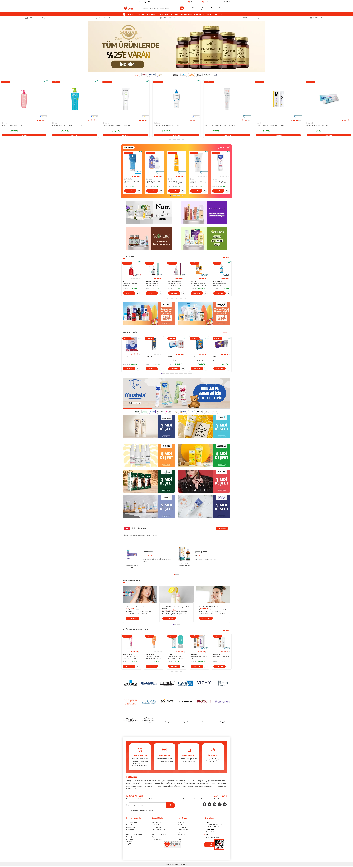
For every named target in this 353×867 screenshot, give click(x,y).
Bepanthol (259, 123)
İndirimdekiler (182, 826)
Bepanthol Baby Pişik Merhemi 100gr (266, 125)
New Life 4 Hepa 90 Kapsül (131, 359)
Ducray (192, 179)
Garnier (170, 654)
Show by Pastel (127, 654)
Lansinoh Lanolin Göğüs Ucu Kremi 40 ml (132, 565)
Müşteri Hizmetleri (183, 829)
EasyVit (193, 357)
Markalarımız (182, 836)
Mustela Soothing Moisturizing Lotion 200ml (219, 182)
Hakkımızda (126, 2)
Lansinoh (149, 179)
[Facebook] (204, 803)
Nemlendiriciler (130, 824)
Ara (182, 8)
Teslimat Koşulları (157, 821)
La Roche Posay (311, 123)
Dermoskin (208, 123)
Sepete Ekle (23, 135)
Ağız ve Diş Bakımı (186, 14)
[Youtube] (214, 803)
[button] (169, 139)
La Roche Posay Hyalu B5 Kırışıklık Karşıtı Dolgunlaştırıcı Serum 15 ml (221, 284)
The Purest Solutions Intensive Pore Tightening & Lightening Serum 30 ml (154, 284)
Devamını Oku (132, 618)
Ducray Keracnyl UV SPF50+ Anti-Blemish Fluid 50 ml (198, 182)
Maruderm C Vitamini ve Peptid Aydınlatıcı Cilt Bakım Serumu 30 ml (199, 284)
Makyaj (209, 14)
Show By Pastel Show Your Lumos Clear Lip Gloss (131, 657)
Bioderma (4, 123)
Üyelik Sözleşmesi (157, 824)
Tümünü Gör (218, 14)
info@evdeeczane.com (211, 2)
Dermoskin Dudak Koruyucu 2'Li (199, 657)
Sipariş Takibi (182, 833)
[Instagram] (220, 803)
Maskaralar (129, 838)
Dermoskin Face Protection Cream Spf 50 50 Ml (219, 125)
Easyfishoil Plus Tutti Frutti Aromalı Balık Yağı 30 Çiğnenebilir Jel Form (198, 360)
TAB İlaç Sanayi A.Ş (151, 357)
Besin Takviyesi (199, 14)
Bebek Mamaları (131, 826)
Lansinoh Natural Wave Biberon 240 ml (153, 182)
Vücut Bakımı (151, 14)
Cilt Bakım (141, 14)
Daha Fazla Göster (224, 147)
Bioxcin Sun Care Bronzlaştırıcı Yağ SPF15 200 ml (175, 182)
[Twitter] (209, 803)
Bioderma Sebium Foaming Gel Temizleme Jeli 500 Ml (17, 125)
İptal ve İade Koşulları (158, 829)
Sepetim (180, 831)
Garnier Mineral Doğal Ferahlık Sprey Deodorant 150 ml (175, 657)
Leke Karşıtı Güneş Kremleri (134, 833)
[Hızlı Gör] (139, 191)
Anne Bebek (131, 14)
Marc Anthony (150, 654)
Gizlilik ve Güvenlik (157, 831)
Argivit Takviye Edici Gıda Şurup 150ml (184, 564)
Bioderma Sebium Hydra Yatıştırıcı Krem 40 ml (65, 125)
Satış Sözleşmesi (157, 826)
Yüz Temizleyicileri (131, 821)
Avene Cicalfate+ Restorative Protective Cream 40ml (169, 125)
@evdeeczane (195, 2)
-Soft (166, 863)
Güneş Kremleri (163, 14)
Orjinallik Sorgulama (150, 2)
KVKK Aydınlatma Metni (159, 833)
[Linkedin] (225, 803)
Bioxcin (170, 179)
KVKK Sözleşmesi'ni (134, 809)
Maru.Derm (194, 281)
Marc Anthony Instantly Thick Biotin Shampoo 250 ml (153, 657)
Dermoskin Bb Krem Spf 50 (221, 657)
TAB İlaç (170, 357)
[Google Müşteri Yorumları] (172, 847)
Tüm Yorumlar (222, 528)
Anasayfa (181, 821)
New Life (125, 357)
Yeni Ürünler (181, 824)
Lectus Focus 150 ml (151, 359)
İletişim (180, 838)
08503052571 (228, 2)
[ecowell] (176, 393)
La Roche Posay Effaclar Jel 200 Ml (132, 182)
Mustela (214, 179)
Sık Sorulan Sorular (158, 838)
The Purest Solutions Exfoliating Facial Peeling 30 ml (175, 284)
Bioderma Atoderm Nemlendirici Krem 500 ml (116, 125)
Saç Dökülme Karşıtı (132, 843)
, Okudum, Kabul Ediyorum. (141, 809)
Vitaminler (129, 840)
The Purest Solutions (152, 281)
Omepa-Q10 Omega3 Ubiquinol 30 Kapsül (174, 360)
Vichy (124, 281)
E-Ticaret (170, 863)
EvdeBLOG (137, 2)
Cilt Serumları (130, 831)
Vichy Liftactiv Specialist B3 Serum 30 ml (131, 284)
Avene (156, 123)
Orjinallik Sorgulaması (158, 836)
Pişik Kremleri (130, 829)
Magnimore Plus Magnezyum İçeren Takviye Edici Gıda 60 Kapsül (221, 360)
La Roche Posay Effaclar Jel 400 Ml (316, 125)
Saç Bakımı (174, 14)
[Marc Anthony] (176, 46)
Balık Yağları (130, 836)
